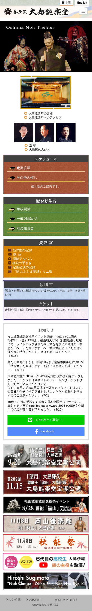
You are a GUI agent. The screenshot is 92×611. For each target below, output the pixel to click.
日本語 (66, 2)
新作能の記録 (22, 250)
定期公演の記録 (24, 267)
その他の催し (27, 177)
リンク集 (15, 599)
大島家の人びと (39, 149)
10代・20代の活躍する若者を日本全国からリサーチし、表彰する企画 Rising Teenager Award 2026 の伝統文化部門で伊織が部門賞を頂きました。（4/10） (45, 405)
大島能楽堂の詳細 (41, 113)
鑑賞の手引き (22, 263)
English (82, 2)
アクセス (45, 117)
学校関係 (23, 209)
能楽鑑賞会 (25, 228)
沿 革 (32, 145)
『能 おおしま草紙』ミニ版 (32, 271)
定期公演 (23, 168)
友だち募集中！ (50, 419)
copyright (35, 599)
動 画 (17, 254)
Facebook (48, 431)
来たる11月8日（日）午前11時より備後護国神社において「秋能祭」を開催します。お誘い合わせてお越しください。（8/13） (45, 365)
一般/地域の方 (27, 219)
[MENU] (83, 11)
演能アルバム (22, 258)
